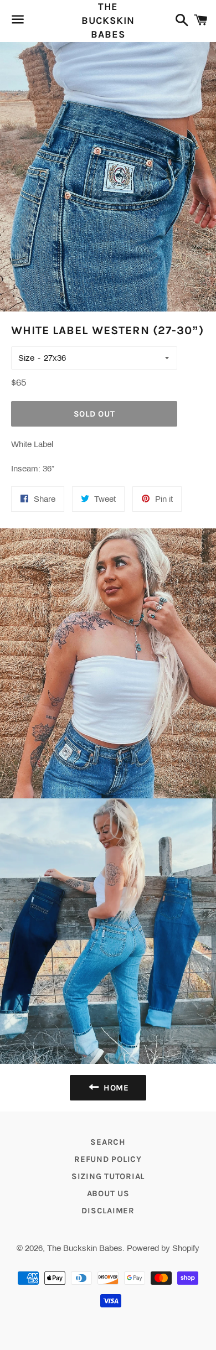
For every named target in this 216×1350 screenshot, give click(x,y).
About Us (108, 1193)
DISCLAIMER (108, 1211)
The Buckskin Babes (107, 20)
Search (108, 1142)
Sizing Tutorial (108, 1176)
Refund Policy (108, 1159)
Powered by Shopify (163, 1248)
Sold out (94, 414)
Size (26, 358)
